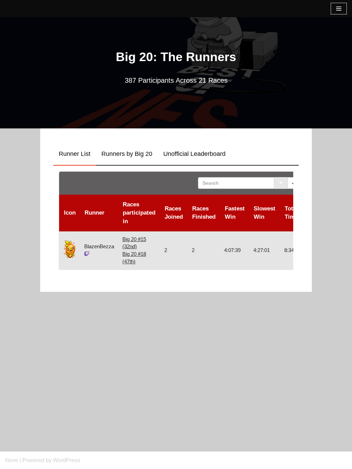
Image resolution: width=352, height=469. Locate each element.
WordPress (66, 460)
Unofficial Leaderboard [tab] (194, 153)
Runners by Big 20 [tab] (126, 153)
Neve (11, 460)
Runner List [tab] (74, 153)
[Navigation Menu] (339, 8)
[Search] (280, 183)
